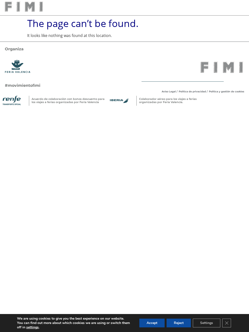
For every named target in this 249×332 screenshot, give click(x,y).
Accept (152, 323)
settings (32, 327)
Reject (179, 323)
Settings (206, 323)
